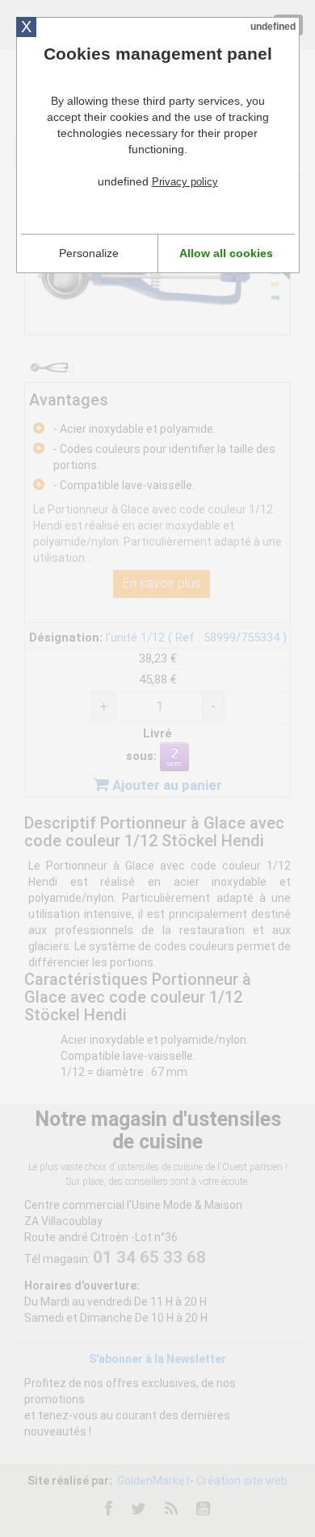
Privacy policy (185, 182)
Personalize (89, 253)
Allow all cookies (226, 253)
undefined (273, 26)
